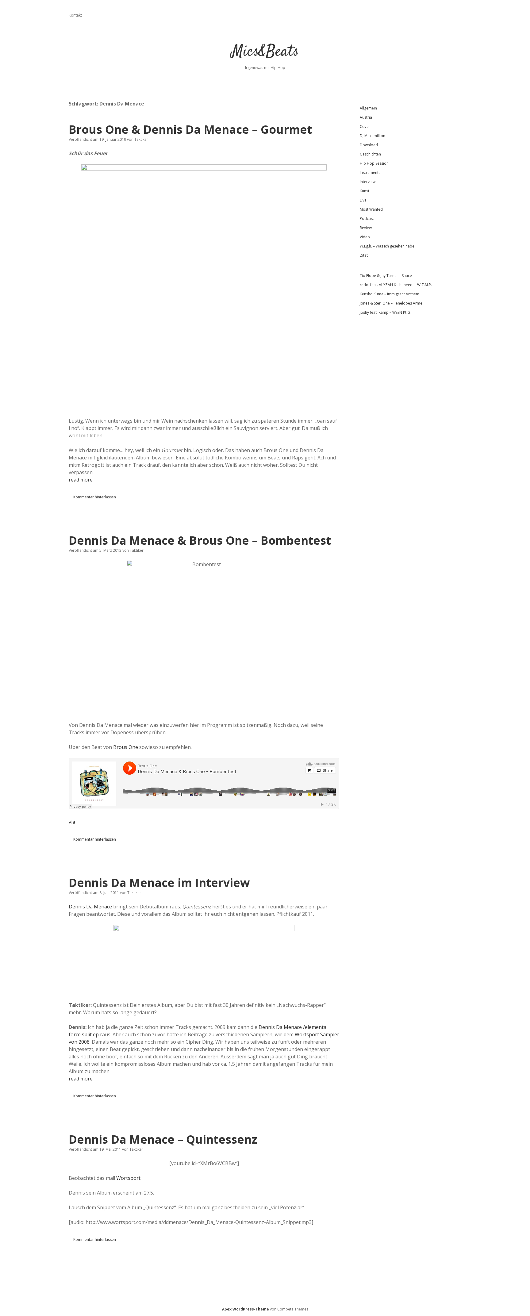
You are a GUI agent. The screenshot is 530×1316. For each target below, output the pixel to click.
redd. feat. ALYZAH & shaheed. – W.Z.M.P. (396, 284)
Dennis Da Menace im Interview (159, 882)
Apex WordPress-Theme (245, 1309)
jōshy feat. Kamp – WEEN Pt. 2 (385, 312)
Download (369, 145)
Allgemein (368, 108)
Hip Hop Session (374, 163)
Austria (366, 117)
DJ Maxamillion (372, 135)
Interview (367, 181)
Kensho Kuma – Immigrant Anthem (389, 294)
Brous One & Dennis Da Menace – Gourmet (190, 129)
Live (363, 200)
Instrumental (371, 172)
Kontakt (75, 15)
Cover (365, 126)
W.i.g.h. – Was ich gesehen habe (387, 246)
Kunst (364, 191)
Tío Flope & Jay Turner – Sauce (386, 275)
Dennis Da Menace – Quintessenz (163, 1139)
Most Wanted (371, 209)
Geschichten (370, 154)
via (72, 822)
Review (366, 227)
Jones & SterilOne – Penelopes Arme (391, 303)
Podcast (367, 218)
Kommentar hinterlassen (94, 497)
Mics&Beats (265, 52)
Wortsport (128, 1178)
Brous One (125, 747)
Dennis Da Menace (90, 906)
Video (365, 237)
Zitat (364, 255)
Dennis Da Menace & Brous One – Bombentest (200, 540)
